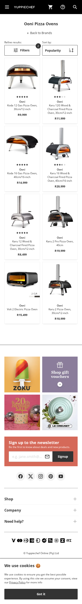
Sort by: (46, 42)
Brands (40, 33)
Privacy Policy (17, 582)
